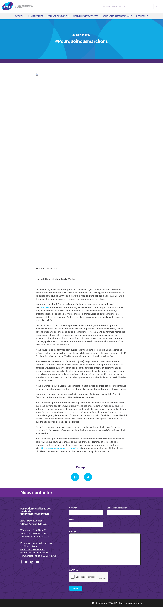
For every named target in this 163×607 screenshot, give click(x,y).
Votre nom (73, 508)
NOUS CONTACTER (112, 6)
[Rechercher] (155, 6)
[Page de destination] (17, 6)
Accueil (19, 16)
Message (72, 531)
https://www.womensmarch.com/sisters (60, 448)
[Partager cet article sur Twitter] (88, 477)
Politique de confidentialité (129, 602)
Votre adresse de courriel (117, 508)
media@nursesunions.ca (32, 549)
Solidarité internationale (117, 16)
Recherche (142, 16)
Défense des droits (58, 16)
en (125, 6)
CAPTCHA (73, 570)
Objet (71, 520)
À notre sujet (35, 16)
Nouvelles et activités (85, 16)
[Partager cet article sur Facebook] (75, 477)
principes (44, 307)
